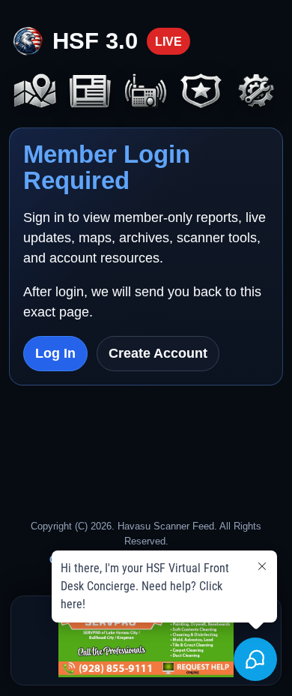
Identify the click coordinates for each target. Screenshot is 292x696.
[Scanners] (146, 92)
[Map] (35, 92)
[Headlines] (90, 92)
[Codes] (201, 92)
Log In (55, 353)
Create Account (158, 353)
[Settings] (257, 92)
